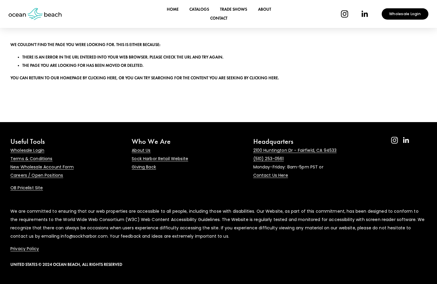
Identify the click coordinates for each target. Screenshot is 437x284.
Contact (218, 18)
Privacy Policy (24, 249)
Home (173, 9)
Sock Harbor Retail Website (160, 159)
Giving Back (144, 167)
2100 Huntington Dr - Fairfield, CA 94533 (295, 150)
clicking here (102, 78)
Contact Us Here (270, 175)
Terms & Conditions (31, 159)
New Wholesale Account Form (42, 167)
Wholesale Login (405, 13)
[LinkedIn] (364, 14)
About (264, 9)
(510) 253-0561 (268, 159)
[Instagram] (344, 14)
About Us (141, 150)
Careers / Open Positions (36, 175)
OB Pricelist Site (26, 188)
